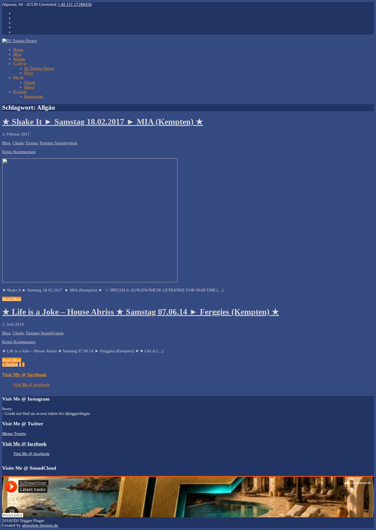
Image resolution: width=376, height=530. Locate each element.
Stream (19, 59)
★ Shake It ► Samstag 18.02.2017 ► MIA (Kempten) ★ (102, 121)
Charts (29, 82)
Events (31, 143)
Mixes (29, 87)
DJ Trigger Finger (39, 68)
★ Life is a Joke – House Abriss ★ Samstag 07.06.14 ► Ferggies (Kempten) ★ (140, 311)
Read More (11, 299)
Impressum (33, 96)
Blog (17, 54)
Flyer (28, 73)
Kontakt (20, 92)
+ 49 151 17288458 (75, 4)
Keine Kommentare (19, 152)
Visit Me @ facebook (24, 374)
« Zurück (10, 364)
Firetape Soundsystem (58, 143)
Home (18, 49)
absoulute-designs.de (40, 525)
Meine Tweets (14, 433)
